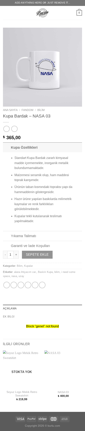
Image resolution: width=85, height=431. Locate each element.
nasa (14, 276)
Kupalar (28, 265)
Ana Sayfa (10, 110)
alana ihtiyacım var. (25, 271)
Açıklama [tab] (10, 308)
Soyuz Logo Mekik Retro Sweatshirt (22, 394)
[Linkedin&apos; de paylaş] (42, 285)
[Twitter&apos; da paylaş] (21, 285)
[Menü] (5, 13)
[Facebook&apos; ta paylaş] (13, 285)
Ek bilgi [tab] (8, 316)
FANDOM (27, 110)
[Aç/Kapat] (7, 147)
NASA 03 (63, 392)
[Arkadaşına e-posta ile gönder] (28, 285)
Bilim (41, 110)
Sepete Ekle (37, 254)
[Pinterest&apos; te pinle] (35, 285)
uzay (21, 276)
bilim (57, 271)
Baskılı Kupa (45, 271)
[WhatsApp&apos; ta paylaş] (6, 285)
